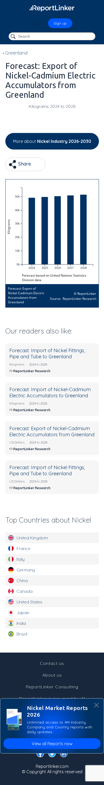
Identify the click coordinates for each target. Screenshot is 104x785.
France (23, 548)
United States (29, 602)
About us (52, 675)
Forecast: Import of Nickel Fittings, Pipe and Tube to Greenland (47, 353)
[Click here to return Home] (52, 8)
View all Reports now (52, 743)
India (21, 623)
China (22, 580)
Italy (21, 559)
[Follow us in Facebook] (40, 754)
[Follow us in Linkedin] (63, 754)
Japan (23, 612)
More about (52, 141)
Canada (25, 591)
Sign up (60, 23)
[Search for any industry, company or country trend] (14, 37)
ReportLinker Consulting (52, 686)
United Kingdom (32, 537)
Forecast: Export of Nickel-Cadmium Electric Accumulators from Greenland (51, 431)
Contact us (52, 663)
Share (24, 164)
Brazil (22, 634)
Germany (26, 569)
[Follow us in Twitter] (52, 754)
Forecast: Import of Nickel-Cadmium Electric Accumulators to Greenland (50, 392)
